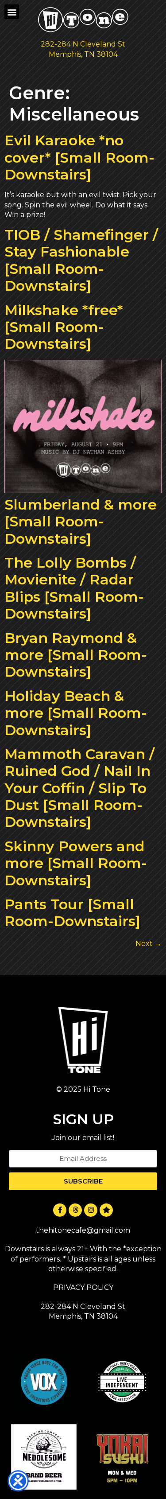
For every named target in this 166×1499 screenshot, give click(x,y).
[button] (11, 11)
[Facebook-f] (59, 1210)
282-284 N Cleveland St (83, 44)
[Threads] (75, 1210)
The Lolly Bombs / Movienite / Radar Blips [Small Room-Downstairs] (74, 588)
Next (148, 943)
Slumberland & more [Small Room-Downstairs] (80, 521)
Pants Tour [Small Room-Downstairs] (72, 913)
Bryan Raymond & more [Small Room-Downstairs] (75, 655)
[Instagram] (90, 1210)
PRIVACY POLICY (83, 1287)
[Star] (106, 1210)
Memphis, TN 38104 (83, 54)
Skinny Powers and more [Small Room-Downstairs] (75, 863)
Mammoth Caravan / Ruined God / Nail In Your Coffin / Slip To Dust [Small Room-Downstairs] (79, 788)
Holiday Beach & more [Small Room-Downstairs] (75, 713)
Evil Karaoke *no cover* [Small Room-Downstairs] (79, 157)
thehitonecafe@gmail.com (83, 1230)
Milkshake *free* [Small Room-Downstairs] (63, 327)
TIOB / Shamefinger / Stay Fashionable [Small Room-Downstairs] (81, 260)
